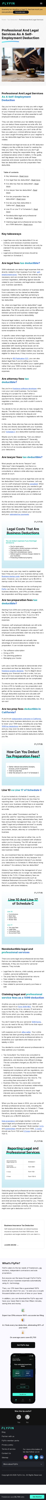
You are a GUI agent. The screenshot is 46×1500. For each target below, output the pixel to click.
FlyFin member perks (10, 1441)
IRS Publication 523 (20, 358)
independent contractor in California (26, 719)
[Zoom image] (23, 543)
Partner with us (8, 1436)
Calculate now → (20, 12)
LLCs (41, 1126)
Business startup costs (11, 576)
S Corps (27, 1131)
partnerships (10, 1129)
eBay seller (26, 1032)
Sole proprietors (8, 1121)
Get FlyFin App (23, 1345)
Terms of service (8, 1449)
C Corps (38, 1129)
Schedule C (10, 432)
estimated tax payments (19, 514)
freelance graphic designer (13, 671)
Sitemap (5, 1457)
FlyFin (4, 589)
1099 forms (36, 1022)
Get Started (37, 1497)
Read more (23, 176)
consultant (34, 484)
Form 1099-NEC (24, 1007)
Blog (3, 1432)
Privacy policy (7, 1445)
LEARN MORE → (11, 1245)
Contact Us (6, 1453)
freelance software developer (25, 388)
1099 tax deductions (10, 726)
